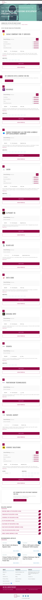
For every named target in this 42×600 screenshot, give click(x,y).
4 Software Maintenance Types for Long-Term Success (31, 558)
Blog (16, 576)
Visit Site (21, 63)
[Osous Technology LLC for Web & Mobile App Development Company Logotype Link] (3, 133)
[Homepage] (4, 2)
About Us (4, 572)
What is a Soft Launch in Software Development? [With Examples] (31, 546)
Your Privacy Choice (6, 583)
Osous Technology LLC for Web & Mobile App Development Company (22, 133)
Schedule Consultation (20, 500)
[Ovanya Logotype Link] (3, 346)
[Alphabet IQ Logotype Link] (3, 213)
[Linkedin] (23, 596)
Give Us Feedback (31, 578)
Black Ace (10, 245)
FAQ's (4, 574)
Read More (4, 55)
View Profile (21, 67)
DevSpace (9, 89)
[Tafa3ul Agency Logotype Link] (3, 415)
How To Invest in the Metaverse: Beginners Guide (10, 546)
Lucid (8, 169)
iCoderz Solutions (13, 447)
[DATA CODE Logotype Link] (3, 277)
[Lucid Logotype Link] (3, 169)
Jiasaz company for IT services (18, 34)
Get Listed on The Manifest (8, 589)
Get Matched (17, 574)
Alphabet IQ (10, 213)
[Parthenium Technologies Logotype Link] (3, 382)
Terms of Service (6, 581)
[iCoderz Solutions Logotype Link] (3, 447)
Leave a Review (18, 578)
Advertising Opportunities (21, 589)
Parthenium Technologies (16, 382)
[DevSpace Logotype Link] (3, 89)
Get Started (9, 80)
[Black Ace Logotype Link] (3, 245)
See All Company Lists (19, 572)
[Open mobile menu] (38, 2)
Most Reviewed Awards (33, 589)
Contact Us (30, 576)
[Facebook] (25, 596)
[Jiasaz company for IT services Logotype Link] (3, 34)
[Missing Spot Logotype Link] (3, 314)
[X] (28, 596)
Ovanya (9, 346)
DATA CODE (10, 278)
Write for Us (5, 576)
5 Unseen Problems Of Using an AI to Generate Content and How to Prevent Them (10, 558)
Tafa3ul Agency (12, 415)
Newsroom (17, 581)
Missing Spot (11, 314)
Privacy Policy (5, 578)
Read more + (25, 24)
